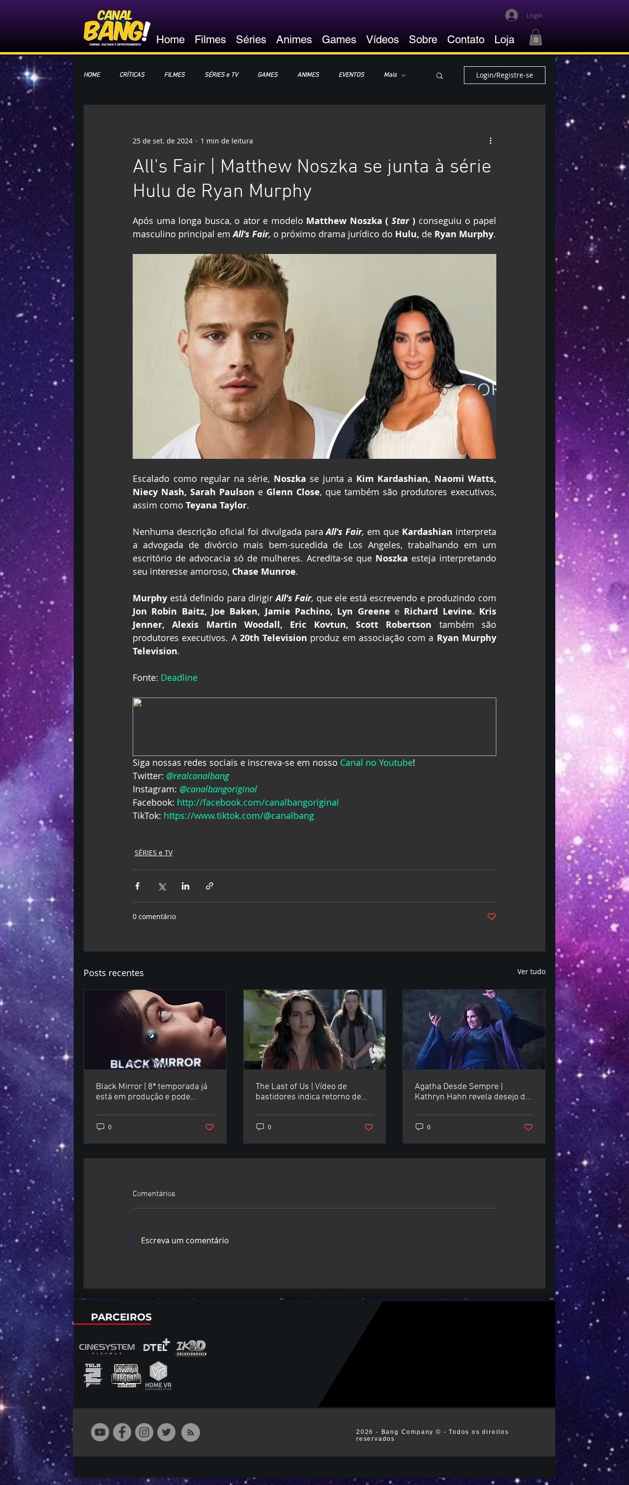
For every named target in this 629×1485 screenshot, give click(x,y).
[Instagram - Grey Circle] (144, 1432)
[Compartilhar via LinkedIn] (185, 886)
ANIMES (308, 75)
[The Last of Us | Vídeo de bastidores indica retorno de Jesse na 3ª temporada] (315, 1029)
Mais (390, 75)
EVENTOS (351, 75)
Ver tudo (531, 971)
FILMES (174, 75)
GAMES (267, 75)
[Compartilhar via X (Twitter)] (161, 886)
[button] (536, 37)
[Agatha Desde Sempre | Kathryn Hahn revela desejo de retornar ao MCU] (474, 1029)
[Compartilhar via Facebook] (137, 886)
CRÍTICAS (131, 75)
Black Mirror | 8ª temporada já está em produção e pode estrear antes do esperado (151, 1092)
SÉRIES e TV (221, 75)
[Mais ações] (490, 140)
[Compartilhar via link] (209, 886)
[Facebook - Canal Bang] (122, 1432)
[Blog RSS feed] (190, 1433)
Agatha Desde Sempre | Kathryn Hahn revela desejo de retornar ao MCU (472, 1092)
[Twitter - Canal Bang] (166, 1432)
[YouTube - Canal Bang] (100, 1432)
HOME (92, 75)
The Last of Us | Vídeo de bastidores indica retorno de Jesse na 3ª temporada (308, 1092)
